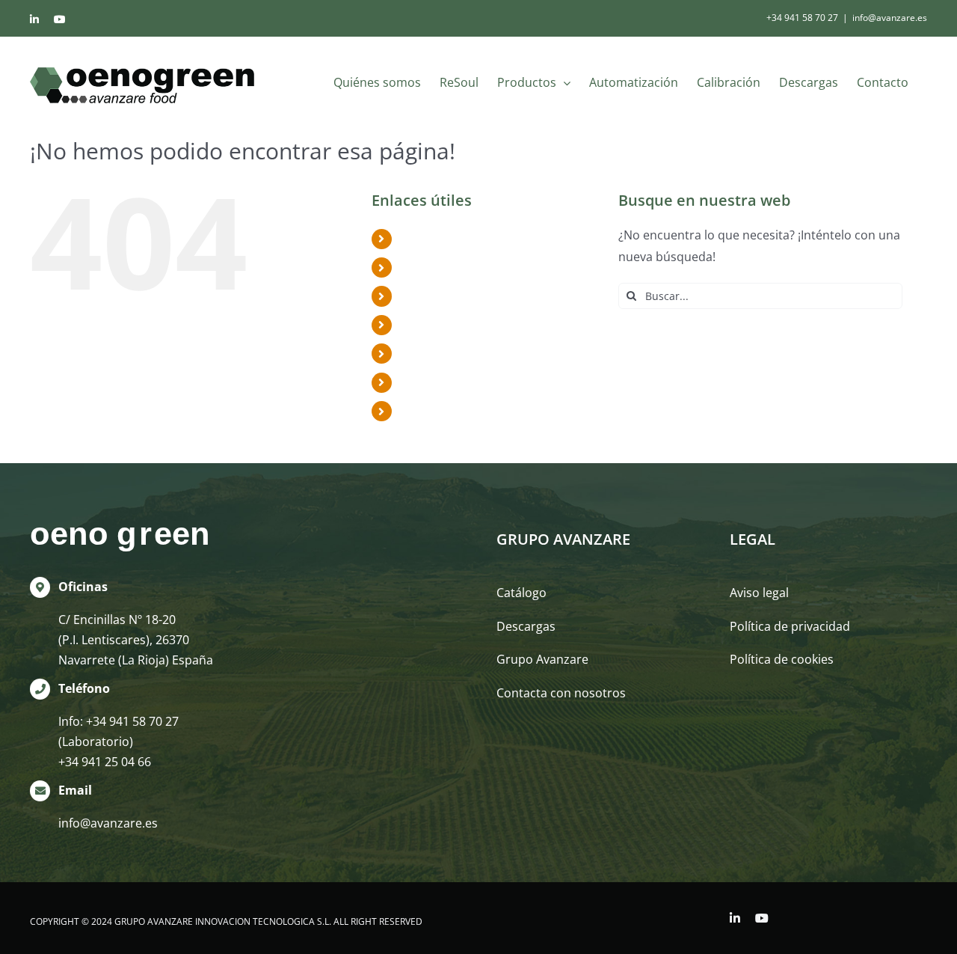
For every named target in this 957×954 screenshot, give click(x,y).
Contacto (426, 411)
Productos (429, 295)
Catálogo (521, 592)
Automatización (444, 325)
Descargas (429, 382)
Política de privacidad (790, 626)
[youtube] (762, 918)
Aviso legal (759, 592)
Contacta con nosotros (561, 693)
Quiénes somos (443, 238)
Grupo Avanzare (542, 659)
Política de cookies (782, 659)
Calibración (432, 353)
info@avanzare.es (889, 17)
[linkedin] (735, 918)
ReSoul (419, 267)
